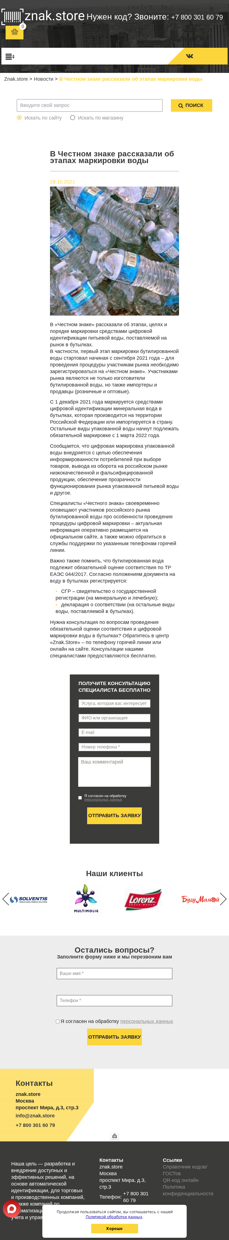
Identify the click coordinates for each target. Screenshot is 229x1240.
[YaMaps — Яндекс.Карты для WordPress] (114, 1135)
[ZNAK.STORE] (42, 17)
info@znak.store (35, 1116)
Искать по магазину (100, 118)
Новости (43, 79)
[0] (14, 32)
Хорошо (114, 1228)
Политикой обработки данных (114, 1216)
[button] (220, 899)
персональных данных (103, 799)
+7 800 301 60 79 (197, 17)
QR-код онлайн (181, 1180)
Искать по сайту (43, 118)
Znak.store (16, 79)
